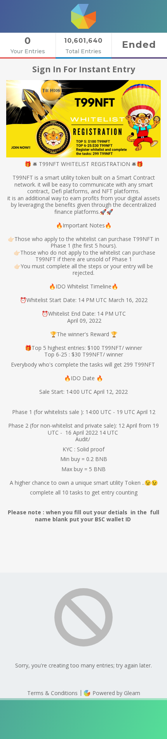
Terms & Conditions (52, 693)
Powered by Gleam (115, 693)
